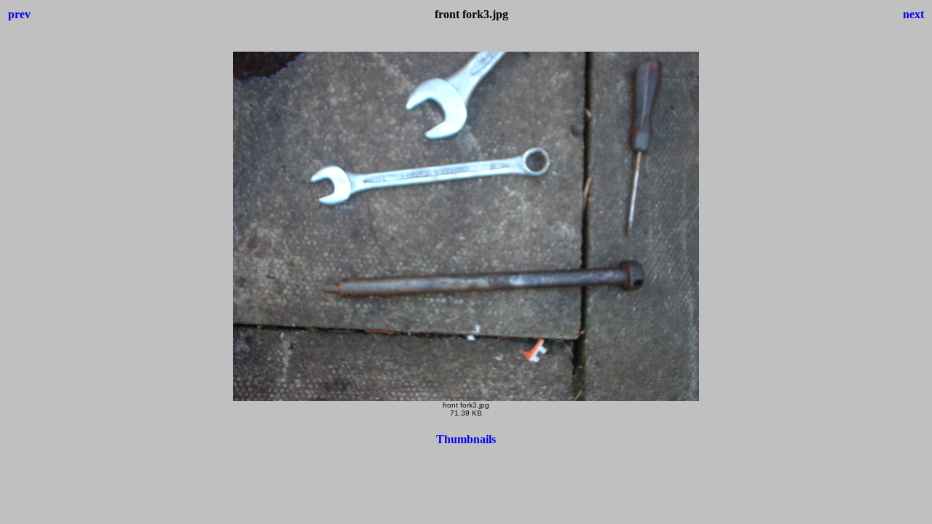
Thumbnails (466, 439)
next (913, 14)
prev (19, 14)
